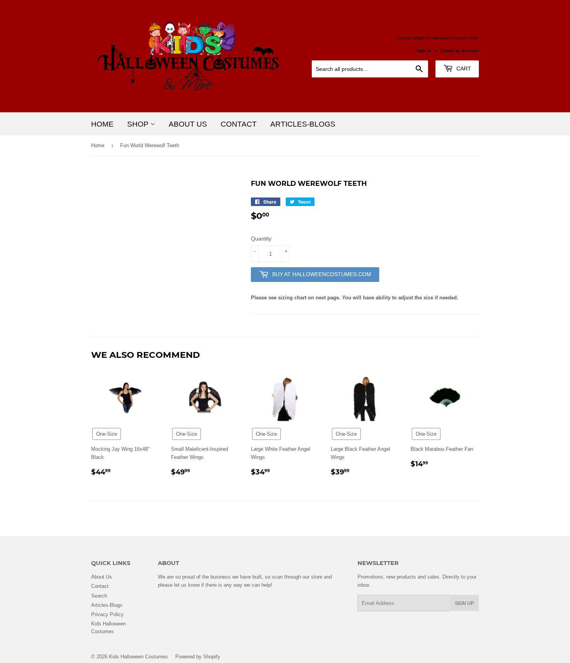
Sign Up (464, 603)
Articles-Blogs (302, 124)
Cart (463, 68)
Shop (138, 124)
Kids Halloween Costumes (138, 656)
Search (99, 596)
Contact (239, 124)
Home (102, 124)
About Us (188, 124)
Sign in (423, 50)
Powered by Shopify (197, 656)
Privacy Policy (107, 614)
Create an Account (460, 50)
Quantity (261, 238)
